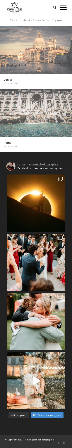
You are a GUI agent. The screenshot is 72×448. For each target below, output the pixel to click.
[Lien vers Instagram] (64, 443)
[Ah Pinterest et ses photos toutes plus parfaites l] (36, 381)
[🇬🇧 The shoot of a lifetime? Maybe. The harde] (36, 203)
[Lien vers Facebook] (58, 443)
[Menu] (61, 7)
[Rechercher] (52, 7)
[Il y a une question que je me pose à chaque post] (36, 321)
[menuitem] (52, 7)
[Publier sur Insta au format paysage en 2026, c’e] (36, 262)
